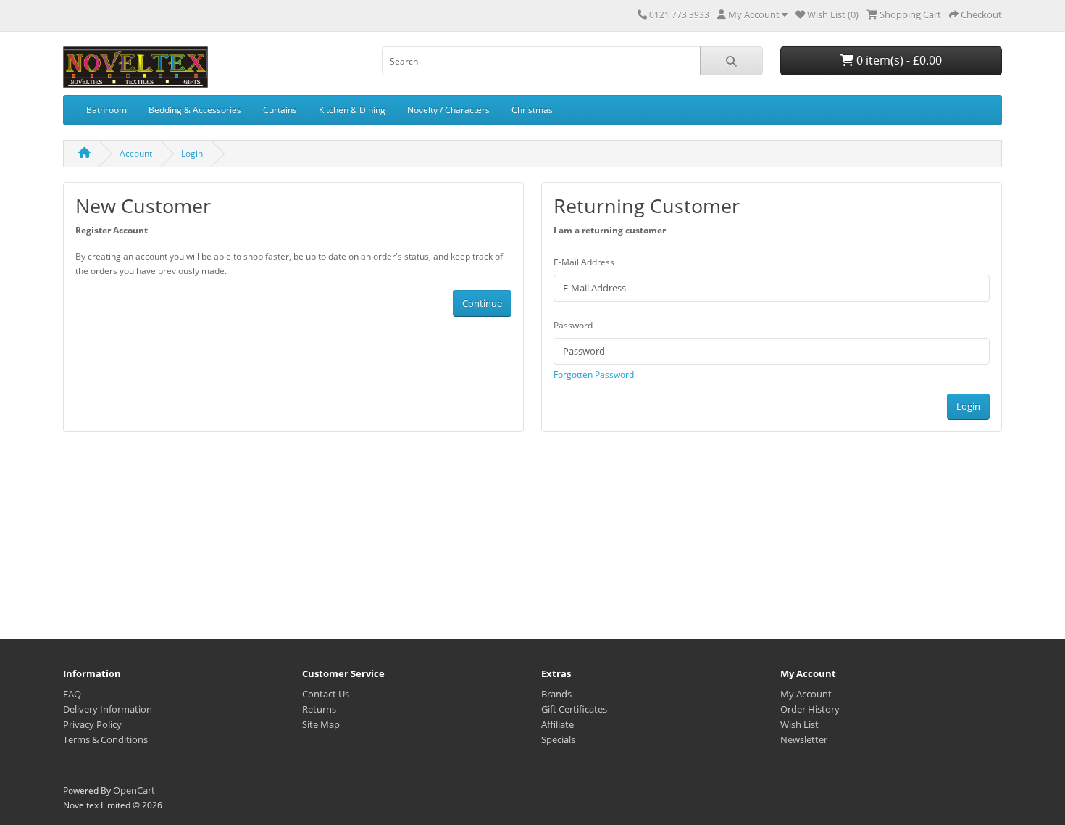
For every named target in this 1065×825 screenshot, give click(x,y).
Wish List (799, 724)
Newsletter (803, 739)
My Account (806, 693)
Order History (810, 709)
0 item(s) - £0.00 (897, 60)
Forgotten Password (594, 374)
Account (136, 153)
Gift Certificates (574, 709)
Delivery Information (107, 709)
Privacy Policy (92, 724)
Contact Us (325, 693)
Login (192, 153)
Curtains (280, 110)
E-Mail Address (584, 262)
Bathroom (106, 110)
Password (573, 325)
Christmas (532, 110)
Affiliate (557, 724)
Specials (558, 739)
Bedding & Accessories (195, 110)
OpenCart (134, 790)
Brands (556, 693)
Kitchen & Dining (352, 110)
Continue (482, 303)
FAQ (72, 693)
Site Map (321, 724)
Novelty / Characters (448, 110)
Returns (319, 709)
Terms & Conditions (105, 739)
